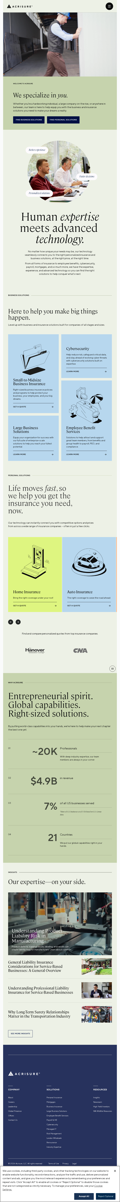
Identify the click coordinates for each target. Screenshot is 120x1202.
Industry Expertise (54, 1147)
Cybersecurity (52, 1124)
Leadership (12, 1107)
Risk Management (54, 1134)
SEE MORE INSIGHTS (20, 1033)
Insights (96, 1097)
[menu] (109, 6)
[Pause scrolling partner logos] (112, 669)
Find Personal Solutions (63, 120)
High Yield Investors (101, 1107)
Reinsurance (52, 1142)
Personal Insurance (54, 1097)
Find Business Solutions (29, 120)
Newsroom (97, 1102)
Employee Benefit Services (57, 1116)
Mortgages (51, 1102)
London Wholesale (54, 1138)
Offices (11, 1116)
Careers (11, 1102)
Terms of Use (53, 1164)
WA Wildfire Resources (102, 1111)
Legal (74, 1164)
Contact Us (12, 1120)
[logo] (19, 6)
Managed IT (51, 1129)
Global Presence (15, 1111)
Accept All (84, 1196)
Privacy (65, 1164)
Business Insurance (54, 1107)
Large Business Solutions (57, 1111)
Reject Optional (105, 1196)
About (10, 1097)
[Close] (115, 1170)
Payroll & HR (52, 1120)
